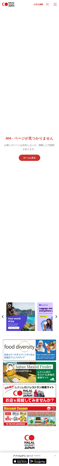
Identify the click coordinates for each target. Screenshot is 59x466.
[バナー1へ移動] (24, 329)
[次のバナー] (56, 316)
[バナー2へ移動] (28, 329)
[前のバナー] (3, 316)
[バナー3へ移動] (31, 329)
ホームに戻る (29, 158)
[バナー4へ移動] (34, 329)
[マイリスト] (47, 4)
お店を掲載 (38, 4)
